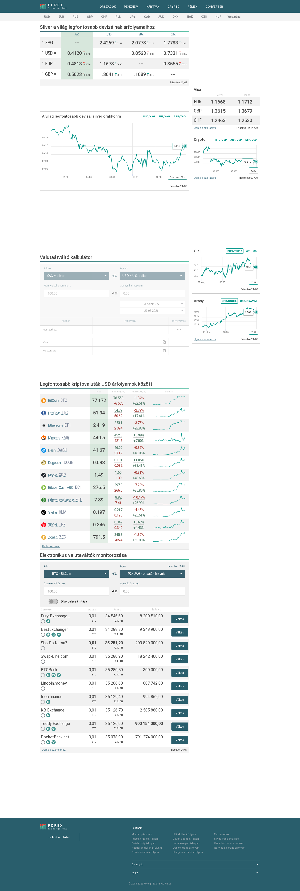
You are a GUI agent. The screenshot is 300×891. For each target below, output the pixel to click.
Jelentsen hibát (59, 837)
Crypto (174, 6)
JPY (132, 16)
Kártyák (153, 6)
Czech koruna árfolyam (145, 852)
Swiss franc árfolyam (226, 838)
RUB (75, 16)
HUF (218, 16)
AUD (161, 16)
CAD (147, 16)
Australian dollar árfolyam (147, 847)
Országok (108, 6)
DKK (175, 16)
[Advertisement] (114, 99)
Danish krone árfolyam (186, 847)
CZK (204, 16)
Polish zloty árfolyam (144, 843)
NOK (190, 16)
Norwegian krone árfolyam (229, 847)
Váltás (180, 619)
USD (47, 16)
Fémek (192, 6)
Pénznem (131, 6)
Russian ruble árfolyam (145, 838)
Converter (214, 6)
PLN (118, 16)
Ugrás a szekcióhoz (54, 749)
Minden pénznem (142, 834)
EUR (61, 16)
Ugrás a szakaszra (205, 127)
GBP (90, 16)
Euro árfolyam (222, 834)
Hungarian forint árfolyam (188, 852)
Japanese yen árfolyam (186, 843)
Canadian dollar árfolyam (228, 843)
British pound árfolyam (186, 838)
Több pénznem (51, 546)
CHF (104, 16)
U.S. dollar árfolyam (184, 834)
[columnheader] (65, 391)
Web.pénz (234, 16)
